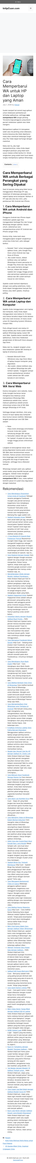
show (15, 164)
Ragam (7, 1138)
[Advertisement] (18, 32)
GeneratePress (18, 1160)
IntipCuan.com (11, 8)
